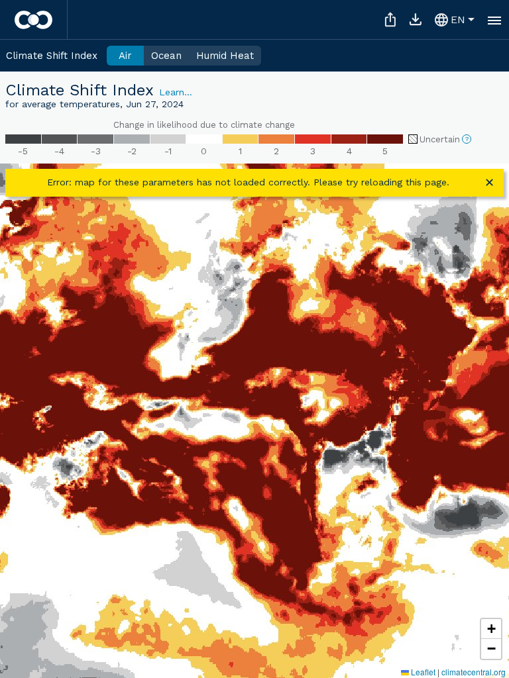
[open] (494, 19)
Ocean (166, 56)
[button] (491, 629)
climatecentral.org (473, 671)
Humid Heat (225, 56)
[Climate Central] (33, 20)
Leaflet (422, 671)
